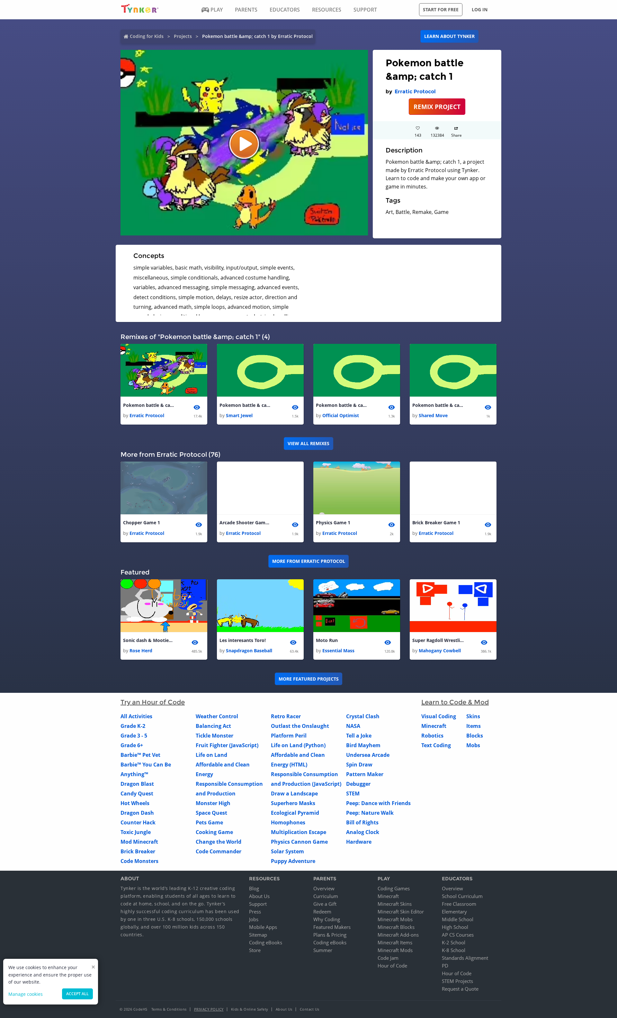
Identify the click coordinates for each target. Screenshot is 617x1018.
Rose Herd (141, 650)
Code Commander (218, 851)
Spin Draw (359, 764)
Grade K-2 (133, 725)
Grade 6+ (132, 745)
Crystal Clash (363, 716)
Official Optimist (340, 415)
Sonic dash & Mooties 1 (148, 640)
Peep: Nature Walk (370, 812)
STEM (353, 793)
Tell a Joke (358, 735)
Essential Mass (338, 650)
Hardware (358, 841)
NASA (353, 725)
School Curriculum (462, 896)
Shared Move (433, 415)
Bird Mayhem (363, 745)
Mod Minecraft (139, 841)
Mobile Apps (263, 927)
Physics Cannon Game (299, 841)
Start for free (441, 9)
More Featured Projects (309, 679)
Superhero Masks (293, 803)
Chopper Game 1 (141, 522)
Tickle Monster (214, 735)
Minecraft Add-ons (398, 934)
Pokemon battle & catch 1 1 (438, 405)
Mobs (473, 745)
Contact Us (309, 1009)
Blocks (474, 735)
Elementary (454, 911)
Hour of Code (392, 965)
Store (255, 950)
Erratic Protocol (415, 91)
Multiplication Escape (298, 832)
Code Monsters (139, 861)
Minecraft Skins (395, 904)
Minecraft (433, 725)
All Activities (136, 716)
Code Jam (388, 958)
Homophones (288, 822)
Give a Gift (324, 904)
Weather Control (217, 716)
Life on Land (211, 754)
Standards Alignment (465, 958)
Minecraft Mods (395, 950)
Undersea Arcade (367, 754)
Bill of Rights (362, 822)
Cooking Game (214, 832)
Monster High (213, 803)
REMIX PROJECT (437, 107)
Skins (473, 716)
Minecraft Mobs (395, 919)
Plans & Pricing (329, 934)
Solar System (287, 851)
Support (258, 904)
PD (445, 965)
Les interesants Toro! (242, 640)
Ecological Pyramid (295, 812)
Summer (322, 950)
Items (473, 725)
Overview (324, 888)
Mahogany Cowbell (440, 650)
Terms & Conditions (169, 1009)
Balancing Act (213, 725)
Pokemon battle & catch (245, 405)
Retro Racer (286, 716)
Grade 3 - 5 (134, 735)
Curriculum (325, 896)
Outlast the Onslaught (300, 725)
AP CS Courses (458, 934)
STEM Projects (457, 981)
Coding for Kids (147, 36)
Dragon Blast (137, 783)
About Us (259, 896)
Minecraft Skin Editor (401, 911)
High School (455, 927)
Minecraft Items (395, 942)
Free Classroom (459, 904)
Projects (183, 36)
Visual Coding (438, 716)
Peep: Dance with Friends (378, 803)
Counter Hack (138, 822)
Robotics (432, 735)
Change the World (218, 841)
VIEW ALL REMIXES (308, 443)
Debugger (358, 783)
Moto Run (327, 640)
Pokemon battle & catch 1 (148, 405)
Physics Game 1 (333, 522)
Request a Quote (460, 989)
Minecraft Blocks (396, 927)
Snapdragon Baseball (249, 650)
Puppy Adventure (293, 861)
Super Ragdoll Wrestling (438, 640)
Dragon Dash (137, 812)
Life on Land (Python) (298, 745)
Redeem (322, 911)
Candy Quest (137, 793)
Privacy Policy (209, 1009)
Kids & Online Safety (249, 1009)
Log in (479, 9)
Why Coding (326, 919)
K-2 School (453, 942)
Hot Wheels (135, 803)
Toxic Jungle (136, 832)
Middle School (457, 919)
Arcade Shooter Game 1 (245, 522)
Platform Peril (289, 735)
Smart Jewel (239, 415)
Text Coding (436, 745)
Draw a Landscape (294, 793)
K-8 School (453, 950)
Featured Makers (332, 927)
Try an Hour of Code (153, 702)
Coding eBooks (265, 942)
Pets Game (209, 822)
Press (255, 911)
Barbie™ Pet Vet (140, 754)
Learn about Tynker (449, 36)
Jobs (253, 919)
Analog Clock (362, 832)
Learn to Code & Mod (455, 702)
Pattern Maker (364, 774)
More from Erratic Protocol (308, 561)
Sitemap (258, 934)
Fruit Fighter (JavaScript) (227, 745)
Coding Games (394, 888)
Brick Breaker (138, 851)
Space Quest (211, 812)
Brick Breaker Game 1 (436, 522)
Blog (254, 888)
